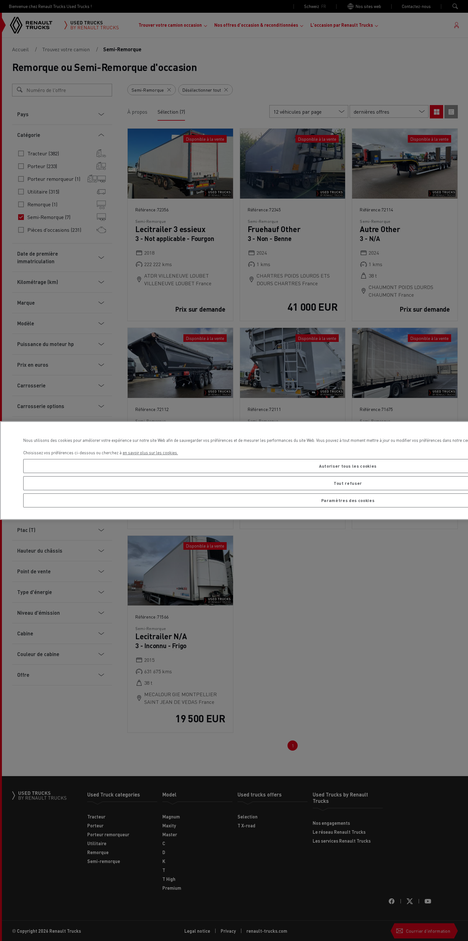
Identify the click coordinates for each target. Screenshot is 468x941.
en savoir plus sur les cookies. (150, 452)
